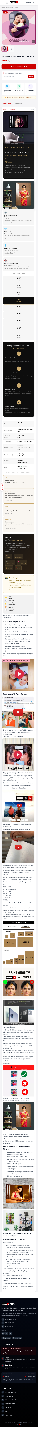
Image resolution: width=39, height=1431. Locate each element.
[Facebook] (6, 1333)
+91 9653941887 (10, 1323)
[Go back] (3, 2)
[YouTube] (10, 1333)
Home (3, 7)
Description (7, 103)
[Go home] (7, 2)
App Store (7, 1338)
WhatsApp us (9, 1326)
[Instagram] (3, 1333)
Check (31, 76)
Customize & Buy (20, 67)
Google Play (18, 1338)
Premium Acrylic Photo (12, 7)
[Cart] (34, 3)
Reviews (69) (18, 103)
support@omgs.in (10, 1319)
